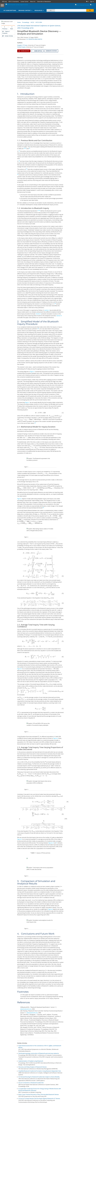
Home (19, 22)
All (50, 10)
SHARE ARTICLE (38, 51)
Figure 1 (32, 371)
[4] (25, 148)
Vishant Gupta (21, 47)
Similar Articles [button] (8, 36)
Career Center (24, 1)
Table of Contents (5, 32)
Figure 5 (19, 839)
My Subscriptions (10, 10)
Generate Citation (51, 51)
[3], (24, 148)
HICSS (32, 22)
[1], (38, 210)
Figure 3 (19, 669)
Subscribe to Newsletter (44, 1)
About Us (32, 1)
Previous (4, 29)
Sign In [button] (92, 1)
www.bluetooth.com (25, 1009)
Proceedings (25, 22)
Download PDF (24, 51)
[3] (19, 151)
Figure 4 (55, 738)
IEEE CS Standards (13, 1)
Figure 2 (19, 498)
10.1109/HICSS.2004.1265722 (34, 39)
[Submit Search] (90, 10)
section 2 (47, 310)
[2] (39, 210)
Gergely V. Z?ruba (22, 45)
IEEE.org (4, 1)
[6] (35, 423)
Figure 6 (50, 909)
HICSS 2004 (38, 22)
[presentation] (54, 238)
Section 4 (59, 315)
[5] (29, 148)
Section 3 (38, 314)
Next (11, 29)
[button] (87, 1)
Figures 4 (51, 843)
